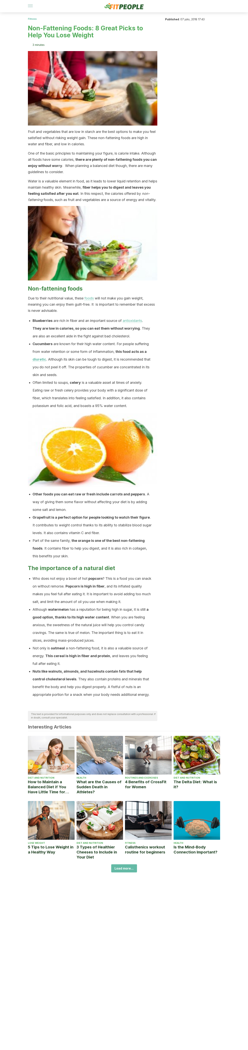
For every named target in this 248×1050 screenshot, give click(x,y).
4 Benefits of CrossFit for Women (145, 784)
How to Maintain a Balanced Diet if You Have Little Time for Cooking (47, 787)
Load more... (124, 868)
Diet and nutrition (41, 777)
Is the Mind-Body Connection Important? (195, 849)
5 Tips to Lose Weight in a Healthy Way (50, 849)
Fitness (32, 18)
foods (89, 298)
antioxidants (132, 321)
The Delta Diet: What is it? (195, 784)
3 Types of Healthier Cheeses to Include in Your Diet (97, 852)
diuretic (39, 359)
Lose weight (36, 842)
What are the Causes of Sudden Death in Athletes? (99, 787)
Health (81, 777)
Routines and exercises (141, 777)
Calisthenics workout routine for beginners (145, 849)
